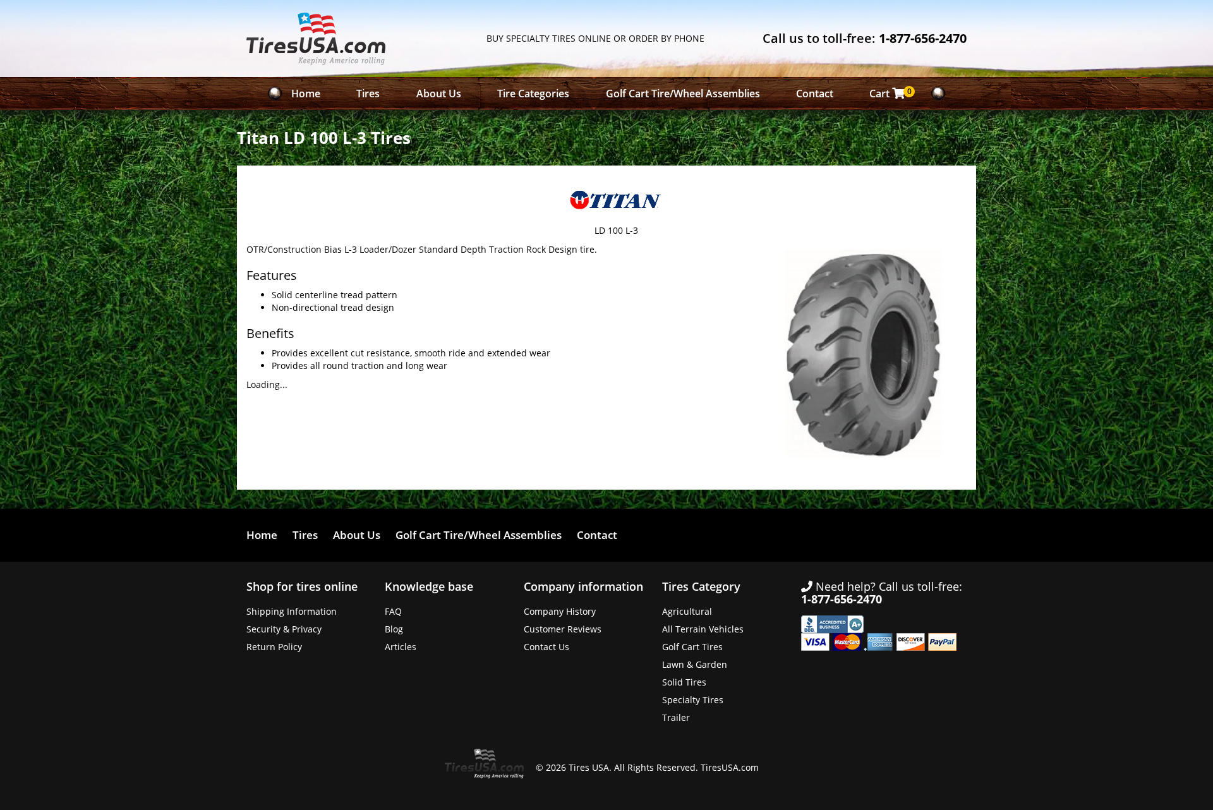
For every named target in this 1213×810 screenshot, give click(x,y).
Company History (560, 611)
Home (305, 93)
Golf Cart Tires (692, 647)
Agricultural (687, 611)
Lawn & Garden (694, 664)
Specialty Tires (692, 700)
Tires (368, 93)
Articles (400, 647)
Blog (394, 629)
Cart (890, 93)
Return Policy (274, 647)
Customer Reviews (562, 629)
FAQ (393, 611)
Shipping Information (291, 611)
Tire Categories (533, 93)
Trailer (676, 717)
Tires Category (701, 586)
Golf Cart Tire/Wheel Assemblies (683, 93)
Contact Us (546, 647)
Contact (814, 93)
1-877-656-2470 (923, 38)
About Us (438, 93)
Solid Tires (684, 682)
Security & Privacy (284, 629)
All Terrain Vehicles (703, 629)
